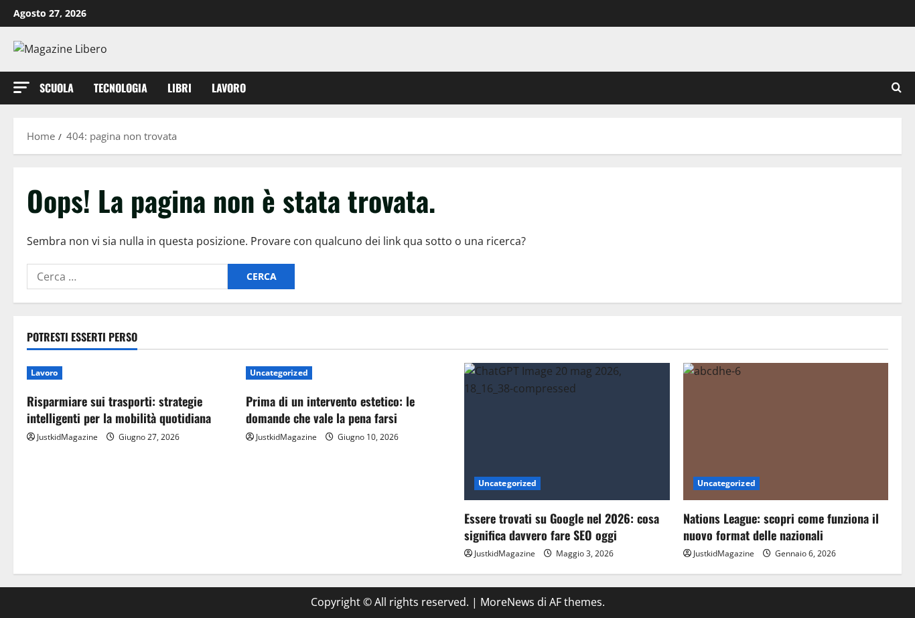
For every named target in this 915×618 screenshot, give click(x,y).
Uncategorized (279, 372)
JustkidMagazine (67, 437)
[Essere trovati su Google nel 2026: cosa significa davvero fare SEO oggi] (567, 431)
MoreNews (507, 602)
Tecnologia (120, 88)
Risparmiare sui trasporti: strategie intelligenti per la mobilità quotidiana (119, 409)
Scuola (57, 88)
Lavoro (229, 88)
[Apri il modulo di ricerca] (897, 88)
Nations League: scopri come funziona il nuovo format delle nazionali (781, 527)
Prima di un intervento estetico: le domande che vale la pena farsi (330, 409)
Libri (179, 88)
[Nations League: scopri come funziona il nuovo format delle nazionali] (786, 431)
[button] (21, 87)
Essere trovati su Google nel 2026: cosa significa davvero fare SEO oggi (561, 527)
